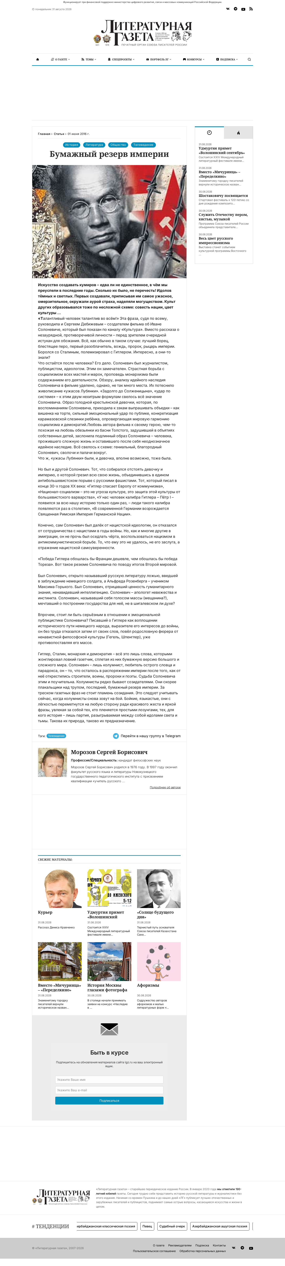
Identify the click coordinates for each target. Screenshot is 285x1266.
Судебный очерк (154, 1226)
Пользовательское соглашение (154, 1251)
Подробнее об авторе (165, 787)
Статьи (59, 134)
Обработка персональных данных (203, 1251)
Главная (44, 134)
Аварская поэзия (250, 1226)
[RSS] (251, 9)
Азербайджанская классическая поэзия (86, 1226)
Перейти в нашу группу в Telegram (151, 736)
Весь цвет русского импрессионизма (216, 240)
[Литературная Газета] (142, 33)
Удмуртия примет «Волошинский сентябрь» (222, 150)
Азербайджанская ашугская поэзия (201, 1226)
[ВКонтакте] (228, 9)
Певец (129, 1226)
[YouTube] (243, 9)
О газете (158, 1245)
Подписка (202, 1245)
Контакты (219, 1245)
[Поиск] (249, 59)
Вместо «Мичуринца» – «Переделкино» (219, 174)
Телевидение (56, 735)
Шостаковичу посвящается (223, 195)
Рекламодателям (180, 1245)
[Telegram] (236, 9)
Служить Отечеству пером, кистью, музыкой (223, 216)
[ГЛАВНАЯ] (37, 59)
